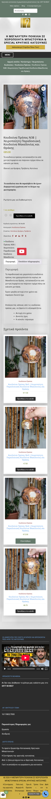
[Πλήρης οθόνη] (46, 669)
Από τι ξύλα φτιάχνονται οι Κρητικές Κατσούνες (23, 760)
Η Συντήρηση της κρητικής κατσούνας (18, 756)
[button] (43, 89)
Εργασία (5, 729)
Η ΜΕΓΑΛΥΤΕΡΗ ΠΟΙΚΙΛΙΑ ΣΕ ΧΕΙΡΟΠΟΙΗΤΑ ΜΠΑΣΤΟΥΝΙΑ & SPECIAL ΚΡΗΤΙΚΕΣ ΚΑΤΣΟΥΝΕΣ (25, 39)
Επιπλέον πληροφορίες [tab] (29, 261)
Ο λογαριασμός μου (34, 6)
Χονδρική (6, 734)
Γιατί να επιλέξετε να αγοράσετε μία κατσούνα (22, 764)
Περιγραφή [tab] (10, 261)
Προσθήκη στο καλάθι (24, 216)
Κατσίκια (14, 231)
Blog (23, 6)
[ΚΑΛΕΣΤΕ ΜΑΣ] (45, 794)
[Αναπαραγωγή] (5, 669)
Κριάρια (20, 231)
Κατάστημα (26, 62)
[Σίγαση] (42, 669)
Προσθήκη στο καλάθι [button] (25, 399)
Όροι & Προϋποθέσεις (29, 788)
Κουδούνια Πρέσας (22, 65)
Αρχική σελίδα (13, 62)
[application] (25, 657)
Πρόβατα (27, 231)
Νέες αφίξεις (14, 6)
